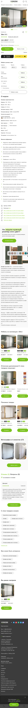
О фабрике (3, 668)
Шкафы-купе (6, 522)
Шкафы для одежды (7, 573)
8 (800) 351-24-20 (7, 631)
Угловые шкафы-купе (7, 539)
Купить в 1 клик (20, 49)
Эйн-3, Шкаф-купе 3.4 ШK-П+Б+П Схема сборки (14, 217)
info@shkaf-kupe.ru (8, 633)
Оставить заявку (9, 240)
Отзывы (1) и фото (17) (13, 36)
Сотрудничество (4, 678)
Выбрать (23, 72)
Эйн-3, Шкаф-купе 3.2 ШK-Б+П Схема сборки (13, 213)
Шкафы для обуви (7, 559)
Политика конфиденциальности (8, 681)
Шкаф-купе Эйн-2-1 (5, 352)
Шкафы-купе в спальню (17, 518)
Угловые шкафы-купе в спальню (10, 535)
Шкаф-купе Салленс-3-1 (6, 423)
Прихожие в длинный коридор (9, 555)
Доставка (3, 672)
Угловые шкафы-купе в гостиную (10, 542)
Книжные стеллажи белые (9, 569)
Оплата (2, 52)
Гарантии (25, 52)
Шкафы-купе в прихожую (8, 525)
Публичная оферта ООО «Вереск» (8, 683)
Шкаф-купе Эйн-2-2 (21, 352)
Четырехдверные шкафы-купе (9, 532)
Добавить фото (14, 465)
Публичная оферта (8, 220)
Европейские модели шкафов (9, 515)
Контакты (3, 691)
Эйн (10, 208)
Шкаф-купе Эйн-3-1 (5, 601)
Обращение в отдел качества (7, 687)
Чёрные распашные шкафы (9, 562)
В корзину (7, 49)
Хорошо (14, 704)
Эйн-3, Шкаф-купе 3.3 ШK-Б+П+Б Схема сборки (14, 215)
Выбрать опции (14, 92)
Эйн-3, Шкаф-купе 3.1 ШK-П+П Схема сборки (14, 210)
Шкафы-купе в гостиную (8, 528)
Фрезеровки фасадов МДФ (7, 689)
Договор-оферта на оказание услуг (8, 685)
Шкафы (4, 518)
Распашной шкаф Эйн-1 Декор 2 (8, 389)
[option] (9, 348)
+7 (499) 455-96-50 (7, 629)
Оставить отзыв (14, 505)
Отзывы (2, 670)
